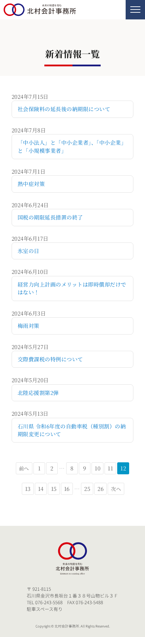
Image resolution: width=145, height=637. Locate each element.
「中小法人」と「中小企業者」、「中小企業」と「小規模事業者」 (72, 146)
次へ (116, 488)
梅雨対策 (28, 325)
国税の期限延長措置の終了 (50, 217)
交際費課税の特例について (50, 359)
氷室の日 (28, 250)
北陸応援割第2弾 (38, 392)
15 (54, 488)
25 (87, 488)
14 (41, 488)
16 (67, 488)
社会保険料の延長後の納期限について (64, 109)
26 (100, 488)
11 (110, 468)
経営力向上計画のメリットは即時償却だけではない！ (72, 288)
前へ (24, 468)
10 (97, 468)
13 (28, 488)
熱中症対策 (31, 183)
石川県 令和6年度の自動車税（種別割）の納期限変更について (72, 430)
